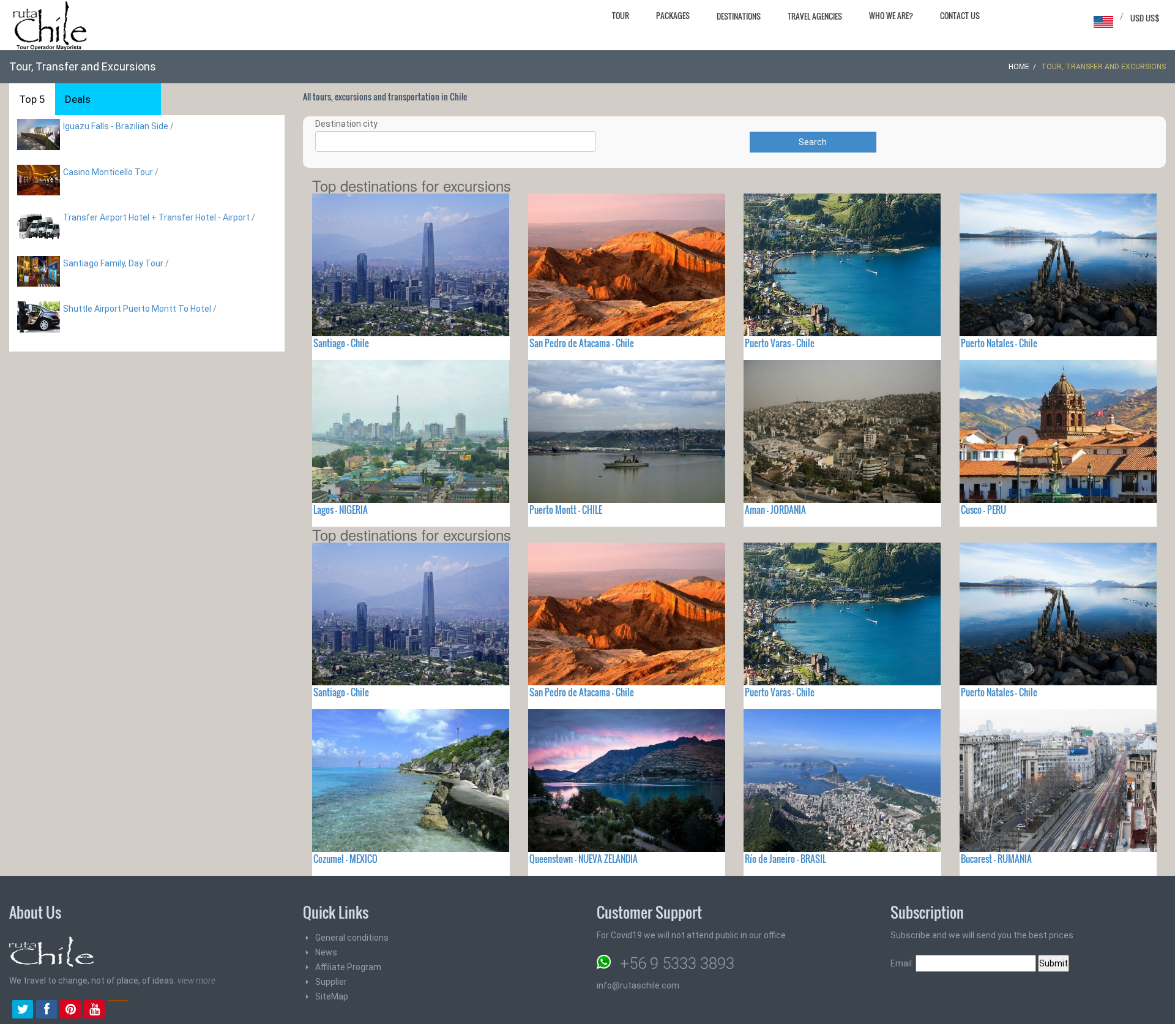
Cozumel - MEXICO (345, 858)
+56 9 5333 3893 (677, 963)
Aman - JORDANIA (775, 509)
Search (813, 142)
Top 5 (32, 99)
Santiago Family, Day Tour (113, 263)
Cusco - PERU (983, 509)
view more (196, 980)
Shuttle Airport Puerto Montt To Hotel (137, 309)
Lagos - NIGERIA (340, 509)
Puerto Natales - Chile (999, 343)
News (326, 952)
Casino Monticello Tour (108, 172)
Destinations (739, 16)
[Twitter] (22, 1010)
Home (1019, 66)
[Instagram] (118, 1010)
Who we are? (891, 15)
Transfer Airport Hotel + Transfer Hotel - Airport (156, 217)
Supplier (331, 982)
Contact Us (960, 15)
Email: (903, 963)
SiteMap (331, 996)
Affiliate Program (348, 967)
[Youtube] (94, 1010)
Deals (78, 99)
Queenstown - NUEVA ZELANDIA (583, 858)
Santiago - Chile (341, 343)
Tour (620, 15)
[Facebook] (46, 1010)
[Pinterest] (70, 1010)
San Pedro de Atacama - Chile (581, 343)
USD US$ (1145, 18)
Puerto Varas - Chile (780, 343)
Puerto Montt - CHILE (565, 509)
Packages (673, 15)
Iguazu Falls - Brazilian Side (115, 126)
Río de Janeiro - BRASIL (785, 858)
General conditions (352, 938)
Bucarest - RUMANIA (996, 858)
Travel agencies (815, 16)
